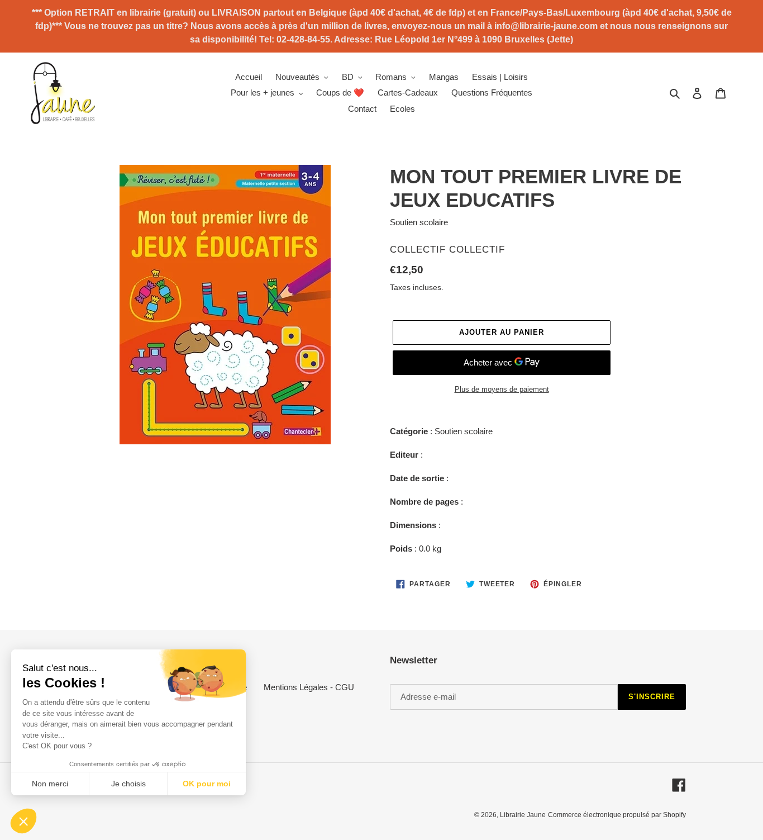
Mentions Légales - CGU (309, 687)
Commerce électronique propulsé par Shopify (617, 815)
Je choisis (128, 783)
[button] (23, 821)
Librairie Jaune (523, 815)
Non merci (50, 783)
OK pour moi (207, 783)
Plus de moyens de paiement (502, 389)
